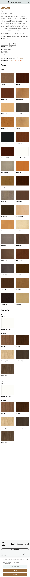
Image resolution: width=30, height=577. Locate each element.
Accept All (15, 574)
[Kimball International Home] (14, 2)
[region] (15, 567)
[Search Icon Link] (28, 2)
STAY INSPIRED (15, 549)
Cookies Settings (15, 566)
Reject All (15, 570)
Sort (8, 8)
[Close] (27, 559)
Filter (3, 8)
